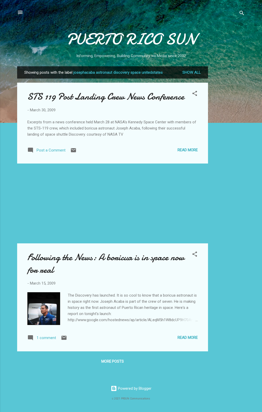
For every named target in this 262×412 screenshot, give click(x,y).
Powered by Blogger (134, 388)
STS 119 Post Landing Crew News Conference (105, 96)
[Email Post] (73, 152)
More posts (112, 361)
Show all (191, 72)
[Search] (242, 14)
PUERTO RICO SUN (131, 39)
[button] (195, 94)
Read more (188, 150)
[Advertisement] (228, 143)
